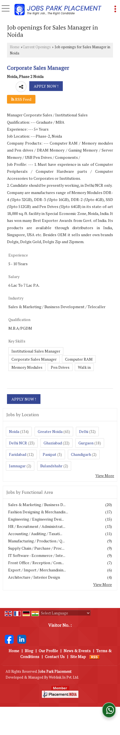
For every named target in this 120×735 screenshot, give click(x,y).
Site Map (78, 656)
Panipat (49, 454)
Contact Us (55, 656)
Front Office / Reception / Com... (36, 562)
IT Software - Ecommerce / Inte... (36, 555)
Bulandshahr (51, 465)
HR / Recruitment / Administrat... (36, 526)
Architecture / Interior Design (34, 577)
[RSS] (95, 656)
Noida (14, 431)
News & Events (77, 650)
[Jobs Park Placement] (58, 10)
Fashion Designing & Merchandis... (38, 511)
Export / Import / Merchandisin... (37, 570)
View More (104, 475)
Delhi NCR (18, 443)
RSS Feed (22, 99)
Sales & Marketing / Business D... (37, 504)
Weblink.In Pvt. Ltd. (64, 677)
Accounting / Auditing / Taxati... (35, 533)
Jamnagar (17, 465)
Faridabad (17, 454)
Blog (29, 650)
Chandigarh (81, 454)
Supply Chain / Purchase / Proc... (36, 548)
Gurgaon (85, 443)
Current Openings (37, 47)
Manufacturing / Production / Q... (36, 541)
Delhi (83, 431)
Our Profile (48, 650)
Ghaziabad (53, 443)
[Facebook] (9, 638)
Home (15, 47)
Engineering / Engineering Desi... (36, 519)
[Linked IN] (21, 638)
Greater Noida (50, 431)
